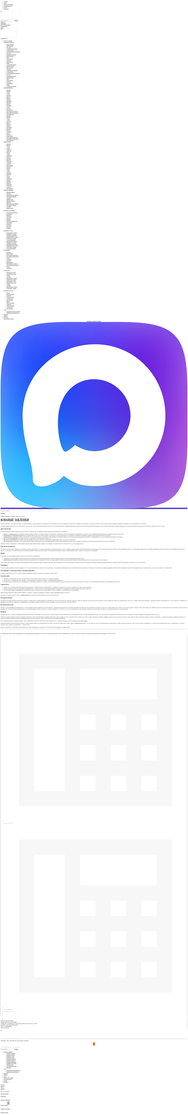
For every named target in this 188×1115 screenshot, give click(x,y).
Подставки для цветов (12, 111)
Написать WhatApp (5, 1100)
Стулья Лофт (9, 298)
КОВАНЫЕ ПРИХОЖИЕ (9, 210)
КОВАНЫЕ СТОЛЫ (8, 230)
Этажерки (8, 105)
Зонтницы (8, 217)
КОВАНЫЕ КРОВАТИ (9, 42)
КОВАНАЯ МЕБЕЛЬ (8, 87)
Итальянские (9, 59)
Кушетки (8, 193)
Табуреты (8, 149)
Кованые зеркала (10, 1060)
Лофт (7, 57)
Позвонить (3, 1096)
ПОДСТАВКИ (7, 250)
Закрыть (3, 1086)
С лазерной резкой (11, 54)
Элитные (8, 60)
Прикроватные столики (12, 237)
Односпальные (10, 44)
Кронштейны (9, 110)
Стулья (8, 94)
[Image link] (10, 1038)
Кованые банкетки (11, 1059)
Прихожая (9, 101)
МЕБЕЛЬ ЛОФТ (7, 142)
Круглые (8, 53)
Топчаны (8, 198)
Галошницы (9, 214)
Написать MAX (4, 1105)
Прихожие (9, 161)
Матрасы (8, 1067)
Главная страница (5, 516)
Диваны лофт (9, 199)
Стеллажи (8, 162)
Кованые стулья (10, 1057)
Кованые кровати (10, 1053)
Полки (8, 107)
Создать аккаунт (5, 1094)
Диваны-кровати (10, 192)
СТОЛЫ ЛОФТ (7, 270)
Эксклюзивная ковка (11, 1066)
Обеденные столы (11, 272)
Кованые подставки (11, 1063)
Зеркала (8, 98)
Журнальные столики (11, 233)
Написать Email (4, 1112)
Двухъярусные (10, 56)
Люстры (8, 104)
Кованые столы (10, 1056)
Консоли (8, 108)
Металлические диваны (12, 195)
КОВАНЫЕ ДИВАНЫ (8, 190)
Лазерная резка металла (12, 313)
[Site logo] (10, 19)
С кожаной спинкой (11, 64)
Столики (8, 277)
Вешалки (8, 103)
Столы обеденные (11, 240)
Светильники (9, 165)
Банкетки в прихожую (11, 212)
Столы (8, 93)
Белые (8, 63)
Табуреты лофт (10, 297)
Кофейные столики (11, 234)
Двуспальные (9, 46)
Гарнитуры (9, 155)
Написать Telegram (5, 1109)
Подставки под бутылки (12, 113)
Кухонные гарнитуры (11, 235)
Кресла (8, 97)
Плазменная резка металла (13, 311)
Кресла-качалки (10, 294)
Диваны (8, 91)
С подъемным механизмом (13, 51)
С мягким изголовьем (11, 49)
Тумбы (8, 154)
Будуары (8, 100)
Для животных (10, 114)
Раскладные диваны (11, 196)
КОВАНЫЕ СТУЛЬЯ (8, 290)
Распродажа (9, 62)
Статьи (12, 516)
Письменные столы (11, 274)
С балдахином (10, 50)
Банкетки (8, 95)
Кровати (8, 90)
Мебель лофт (9, 1065)
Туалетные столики (11, 238)
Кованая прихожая (11, 1062)
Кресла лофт (9, 300)
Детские (8, 47)
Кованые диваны (10, 1054)
